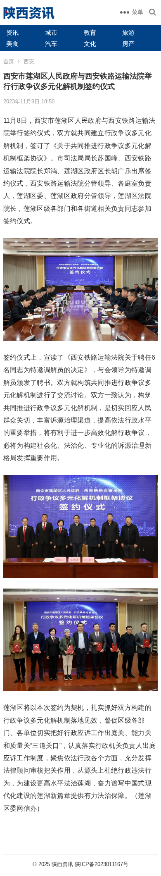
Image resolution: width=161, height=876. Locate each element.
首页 (8, 61)
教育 (90, 32)
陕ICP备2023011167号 (101, 864)
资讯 (12, 32)
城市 (51, 32)
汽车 (51, 43)
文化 (90, 43)
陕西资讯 (62, 864)
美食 (12, 43)
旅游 (128, 32)
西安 (29, 61)
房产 (128, 43)
